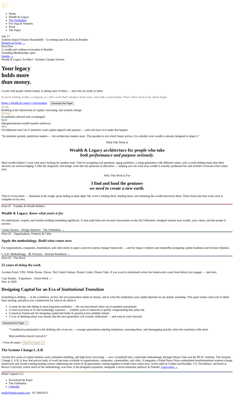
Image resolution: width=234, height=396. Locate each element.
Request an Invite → (13, 42)
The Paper (15, 30)
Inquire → (7, 56)
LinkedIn (14, 386)
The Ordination (18, 20)
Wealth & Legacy (19, 16)
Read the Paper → (33, 342)
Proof (12, 26)
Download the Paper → (15, 323)
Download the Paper (62, 103)
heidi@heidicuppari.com (15, 392)
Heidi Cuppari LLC (12, 373)
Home (12, 13)
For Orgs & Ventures (21, 23)
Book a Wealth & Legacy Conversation (24, 103)
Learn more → (169, 367)
